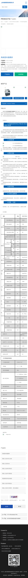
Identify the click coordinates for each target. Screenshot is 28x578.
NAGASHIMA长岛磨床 (14, 21)
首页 (2, 21)
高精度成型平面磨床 (16, 98)
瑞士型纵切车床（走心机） (7, 546)
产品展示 (6, 21)
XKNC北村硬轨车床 (6, 548)
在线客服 (20, 74)
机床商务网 (10, 575)
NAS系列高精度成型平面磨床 (13, 518)
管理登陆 (23, 575)
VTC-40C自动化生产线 (12, 514)
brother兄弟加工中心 (16, 548)
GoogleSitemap (16, 575)
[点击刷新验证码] (14, 497)
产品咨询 (7, 74)
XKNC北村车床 (18, 546)
